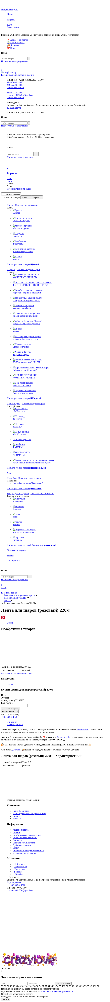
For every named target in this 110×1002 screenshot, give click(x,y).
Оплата (16, 832)
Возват (16, 848)
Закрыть (35, 197)
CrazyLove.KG (64, 737)
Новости (17, 816)
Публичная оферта (22, 845)
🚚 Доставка (13, 45)
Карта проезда (14, 107)
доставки (16, 749)
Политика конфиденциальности (28, 850)
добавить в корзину (10, 709)
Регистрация (13, 27)
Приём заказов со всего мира (27, 835)
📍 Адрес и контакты (17, 40)
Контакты (17, 818)
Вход (9, 24)
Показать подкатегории (26, 205)
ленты (10, 684)
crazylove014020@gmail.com (20, 95)
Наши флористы (21, 811)
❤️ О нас (11, 48)
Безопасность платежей (24, 842)
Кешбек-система (21, 830)
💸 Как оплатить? (15, 42)
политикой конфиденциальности (57, 991)
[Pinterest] (3, 617)
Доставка (17, 840)
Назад (24, 197)
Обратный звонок (15, 87)
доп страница (13, 560)
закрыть (5, 999)
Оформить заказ (23, 189)
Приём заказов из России (25, 837)
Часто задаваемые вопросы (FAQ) (29, 813)
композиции (82, 729)
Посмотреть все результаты (14, 61)
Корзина (11, 189)
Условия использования (24, 853)
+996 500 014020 (15, 82)
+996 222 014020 (15, 85)
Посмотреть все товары (23, 264)
